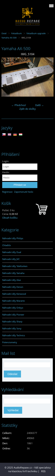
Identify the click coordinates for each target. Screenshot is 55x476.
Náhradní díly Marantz (13, 300)
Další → (39, 105)
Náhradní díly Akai (11, 280)
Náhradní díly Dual (11, 252)
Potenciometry (9, 342)
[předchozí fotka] (6, 77)
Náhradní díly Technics (13, 335)
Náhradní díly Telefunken (14, 266)
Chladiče (6, 245)
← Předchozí (18, 105)
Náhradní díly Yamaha (13, 273)
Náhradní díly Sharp (12, 321)
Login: (5, 161)
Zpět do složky (27, 108)
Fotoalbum (16, 33)
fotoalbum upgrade (36, 33)
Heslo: (6, 172)
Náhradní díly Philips (12, 238)
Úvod (3, 33)
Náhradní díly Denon (12, 286)
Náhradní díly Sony (11, 328)
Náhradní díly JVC (11, 259)
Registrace (7, 191)
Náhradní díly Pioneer (13, 314)
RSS (43, 471)
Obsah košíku (9, 217)
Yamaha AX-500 (9, 37)
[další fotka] (48, 77)
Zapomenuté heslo (23, 191)
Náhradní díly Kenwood (14, 293)
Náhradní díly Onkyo (12, 307)
